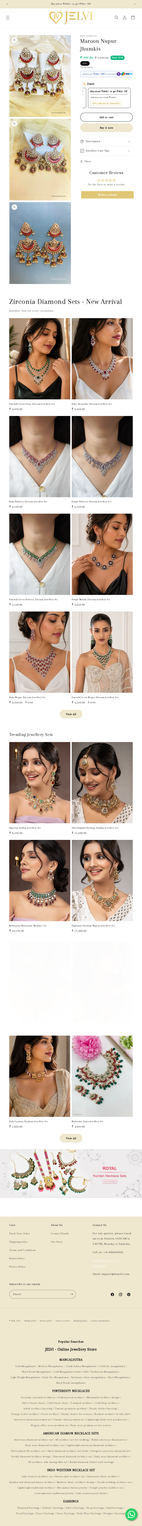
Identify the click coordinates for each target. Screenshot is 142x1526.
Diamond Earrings (29, 1507)
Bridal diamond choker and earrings (92, 1462)
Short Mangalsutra (119, 1377)
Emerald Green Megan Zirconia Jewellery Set (95, 697)
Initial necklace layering (38, 1408)
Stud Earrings (114, 1507)
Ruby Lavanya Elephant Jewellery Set (28, 1121)
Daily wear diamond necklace (111, 1456)
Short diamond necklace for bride (68, 1451)
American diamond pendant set (32, 1419)
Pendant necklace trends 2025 (111, 1414)
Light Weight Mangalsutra (25, 1377)
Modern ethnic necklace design (75, 1482)
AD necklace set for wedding (72, 1439)
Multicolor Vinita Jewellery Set (87, 1121)
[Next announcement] (135, 4)
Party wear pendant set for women (91, 1425)
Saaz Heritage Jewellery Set (23, 1027)
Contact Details (60, 1233)
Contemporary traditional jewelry (54, 1493)
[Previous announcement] (7, 4)
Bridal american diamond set (109, 1439)
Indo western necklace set (37, 1476)
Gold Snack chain (57, 1403)
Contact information (100, 1321)
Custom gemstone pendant (71, 1408)
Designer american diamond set (110, 1451)
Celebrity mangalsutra (112, 1366)
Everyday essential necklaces (38, 1397)
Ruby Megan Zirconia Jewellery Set (27, 697)
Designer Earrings (114, 1513)
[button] (8, 17)
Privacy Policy (17, 1266)
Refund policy (31, 1321)
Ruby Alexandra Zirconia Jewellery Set (92, 404)
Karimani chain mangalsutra (88, 1377)
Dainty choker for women (77, 1414)
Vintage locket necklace (25, 1414)
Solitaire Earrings (53, 1507)
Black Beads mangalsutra (71, 1382)
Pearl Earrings (24, 1513)
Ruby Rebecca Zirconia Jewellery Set (28, 501)
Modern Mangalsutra (50, 1366)
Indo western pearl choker (92, 1493)
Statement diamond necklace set (72, 1456)
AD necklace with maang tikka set (47, 1462)
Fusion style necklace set (70, 1476)
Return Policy (17, 1258)
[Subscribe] (71, 1294)
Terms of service (63, 1321)
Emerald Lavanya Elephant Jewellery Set (93, 1027)
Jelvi (19, 1321)
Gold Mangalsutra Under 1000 (70, 1371)
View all (71, 714)
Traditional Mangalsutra (104, 1371)
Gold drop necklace (106, 1403)
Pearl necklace (50, 1414)
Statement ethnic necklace (102, 1476)
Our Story (56, 1241)
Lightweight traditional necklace (36, 1487)
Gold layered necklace (71, 1397)
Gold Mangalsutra (25, 1366)
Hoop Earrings (95, 1507)
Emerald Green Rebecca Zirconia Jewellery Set (33, 599)
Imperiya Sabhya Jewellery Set (25, 828)
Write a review (107, 194)
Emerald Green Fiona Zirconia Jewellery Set (32, 404)
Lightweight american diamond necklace (91, 1445)
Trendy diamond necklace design (31, 1456)
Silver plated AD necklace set (28, 1451)
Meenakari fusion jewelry (72, 1487)
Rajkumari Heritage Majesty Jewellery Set (93, 925)
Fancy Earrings (45, 1513)
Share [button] (88, 161)
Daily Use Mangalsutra (56, 1377)
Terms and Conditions (22, 1250)
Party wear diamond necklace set (45, 1445)
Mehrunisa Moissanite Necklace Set (28, 925)
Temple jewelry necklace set (106, 1487)
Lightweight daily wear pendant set (107, 1419)
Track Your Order (19, 1233)
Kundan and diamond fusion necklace (32, 1482)
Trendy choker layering (103, 1408)
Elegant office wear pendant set (49, 1425)
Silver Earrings (75, 1507)
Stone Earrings (66, 1513)
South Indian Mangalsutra (80, 1366)
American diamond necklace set (33, 1439)
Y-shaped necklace (81, 1403)
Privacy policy (46, 1321)
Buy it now (106, 127)
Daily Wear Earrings (89, 1513)
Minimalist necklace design (103, 1397)
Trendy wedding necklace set (114, 1482)
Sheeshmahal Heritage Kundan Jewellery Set (95, 828)
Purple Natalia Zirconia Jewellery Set (91, 599)
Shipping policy (18, 1241)
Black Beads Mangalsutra (36, 1371)
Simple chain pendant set (69, 1419)
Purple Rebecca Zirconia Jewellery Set (91, 501)
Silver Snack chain (33, 1403)
